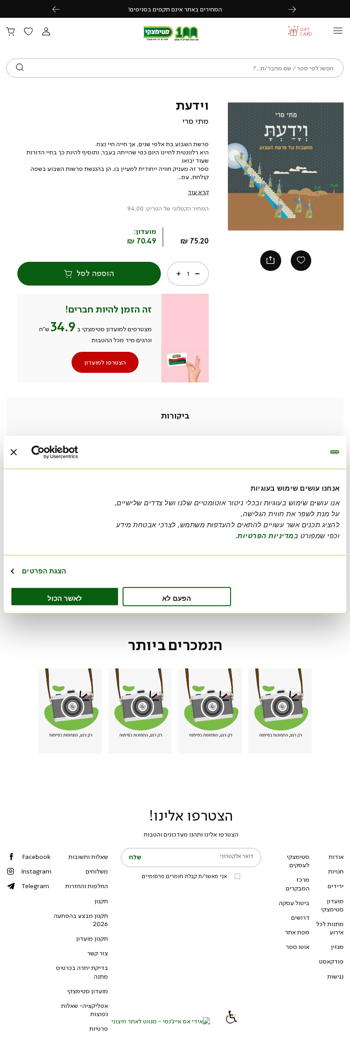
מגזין (337, 947)
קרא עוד (198, 192)
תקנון (101, 901)
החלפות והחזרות (86, 886)
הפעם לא (176, 598)
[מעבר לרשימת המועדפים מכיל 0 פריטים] (28, 32)
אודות (336, 857)
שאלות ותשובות (88, 857)
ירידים (336, 886)
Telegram (35, 886)
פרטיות (98, 1028)
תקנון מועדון (92, 938)
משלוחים (97, 871)
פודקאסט (331, 961)
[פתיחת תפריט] (338, 33)
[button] (46, 32)
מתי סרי (195, 121)
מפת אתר (297, 932)
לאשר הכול (64, 598)
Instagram (36, 871)
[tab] (175, 415)
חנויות (336, 871)
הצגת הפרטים (44, 571)
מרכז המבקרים (297, 883)
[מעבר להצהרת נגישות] (231, 1021)
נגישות (335, 976)
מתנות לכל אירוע (330, 928)
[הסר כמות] (197, 273)
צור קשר (97, 953)
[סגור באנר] (13, 452)
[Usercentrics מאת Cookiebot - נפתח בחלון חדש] (71, 452)
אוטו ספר (297, 947)
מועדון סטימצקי (332, 905)
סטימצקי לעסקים (298, 861)
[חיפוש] (19, 68)
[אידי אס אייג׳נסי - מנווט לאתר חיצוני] (160, 1021)
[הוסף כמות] (178, 273)
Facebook (36, 857)
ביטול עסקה (294, 903)
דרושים (300, 917)
